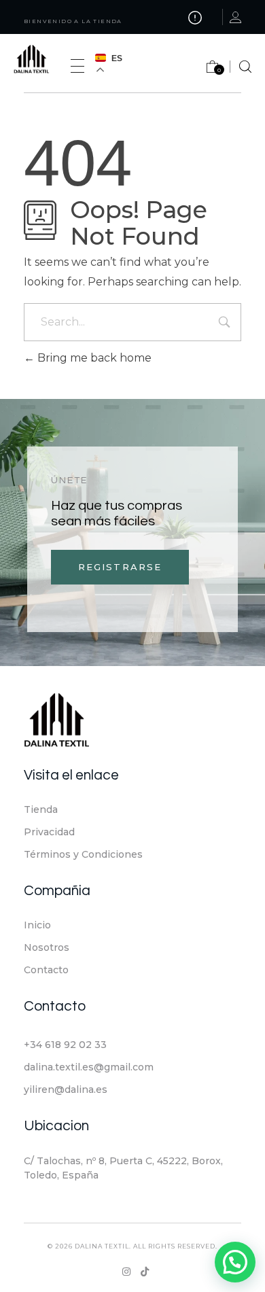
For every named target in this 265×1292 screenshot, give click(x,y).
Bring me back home (93, 357)
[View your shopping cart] (205, 69)
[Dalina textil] (39, 60)
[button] (235, 1262)
